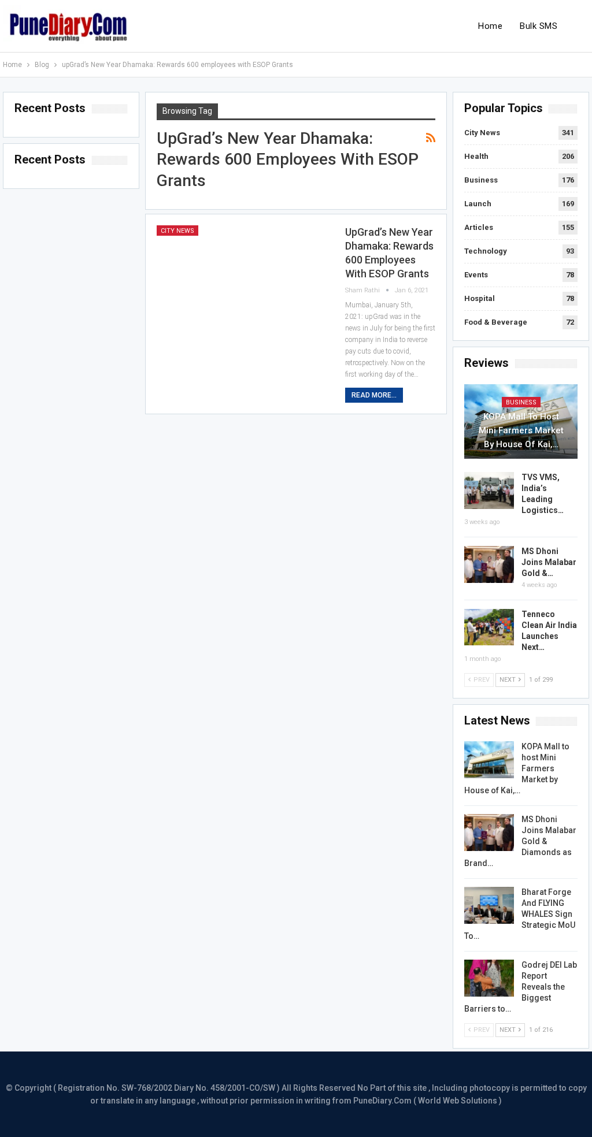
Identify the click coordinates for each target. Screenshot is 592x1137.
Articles (478, 227)
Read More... (374, 395)
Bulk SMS (538, 26)
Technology (485, 251)
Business (481, 180)
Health (476, 156)
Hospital (479, 298)
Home (490, 26)
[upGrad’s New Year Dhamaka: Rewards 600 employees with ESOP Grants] (243, 280)
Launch (477, 203)
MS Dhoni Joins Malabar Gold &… (548, 562)
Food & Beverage (495, 322)
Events (476, 274)
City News (177, 231)
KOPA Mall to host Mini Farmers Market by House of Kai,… (521, 430)
